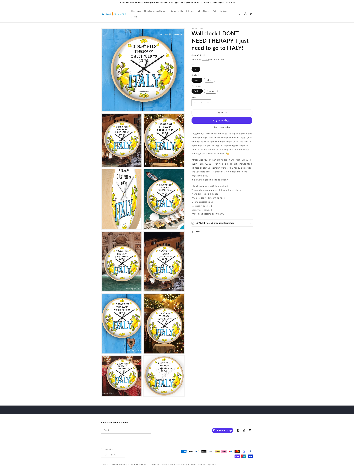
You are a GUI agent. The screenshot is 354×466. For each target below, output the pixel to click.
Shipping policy (181, 464)
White (209, 80)
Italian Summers (113, 465)
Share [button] (197, 231)
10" (195, 69)
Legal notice (212, 464)
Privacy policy (154, 464)
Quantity (195, 97)
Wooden (211, 91)
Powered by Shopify (126, 465)
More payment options (222, 127)
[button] (156, 11)
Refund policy (141, 464)
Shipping (205, 59)
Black (197, 80)
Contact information (197, 464)
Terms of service (167, 464)
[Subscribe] (148, 430)
